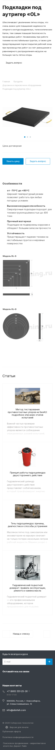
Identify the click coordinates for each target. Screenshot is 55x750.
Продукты (18, 81)
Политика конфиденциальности (17, 737)
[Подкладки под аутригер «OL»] (27, 116)
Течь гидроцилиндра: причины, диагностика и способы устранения (27, 525)
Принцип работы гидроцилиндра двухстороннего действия (27, 474)
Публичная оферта (11, 731)
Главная (6, 81)
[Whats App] (27, 678)
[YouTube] (20, 678)
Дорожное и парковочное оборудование (21, 85)
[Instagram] (5, 678)
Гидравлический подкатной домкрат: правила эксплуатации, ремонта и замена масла (27, 588)
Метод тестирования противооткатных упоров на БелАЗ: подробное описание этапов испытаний (27, 413)
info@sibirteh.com (16, 710)
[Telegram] (13, 678)
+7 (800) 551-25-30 (17, 691)
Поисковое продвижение (15, 743)
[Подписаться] (49, 662)
